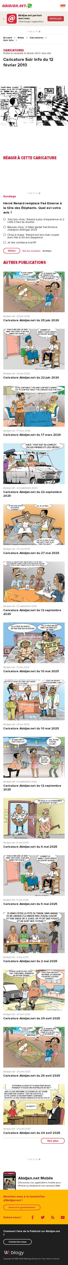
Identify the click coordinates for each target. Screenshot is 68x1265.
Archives (47, 251)
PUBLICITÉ (33, 31)
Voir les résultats (31, 251)
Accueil (7, 38)
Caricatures (37, 38)
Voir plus (52, 1141)
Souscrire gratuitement (22, 1207)
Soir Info (8, 40)
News (21, 38)
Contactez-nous (17, 1241)
